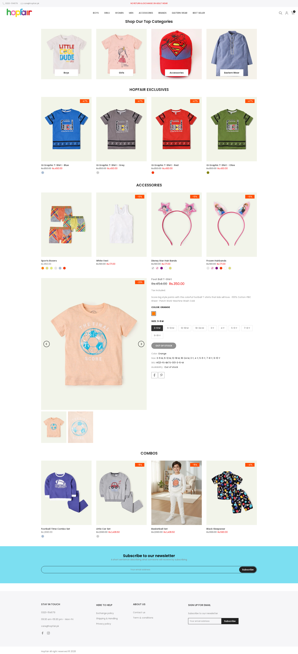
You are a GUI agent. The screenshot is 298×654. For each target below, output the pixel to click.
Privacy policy (103, 623)
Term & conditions (143, 617)
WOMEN (119, 12)
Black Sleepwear (215, 528)
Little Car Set (103, 528)
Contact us (139, 612)
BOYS (96, 12)
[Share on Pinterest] (161, 375)
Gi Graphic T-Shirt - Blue (55, 165)
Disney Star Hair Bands (164, 260)
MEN (131, 12)
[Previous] (46, 344)
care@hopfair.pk (31, 3)
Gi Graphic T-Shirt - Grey (110, 165)
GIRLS (107, 12)
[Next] (141, 344)
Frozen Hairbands (216, 260)
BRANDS (162, 12)
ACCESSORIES (146, 12)
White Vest (102, 260)
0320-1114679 (11, 3)
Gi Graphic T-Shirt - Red (164, 165)
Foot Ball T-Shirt (161, 279)
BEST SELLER (199, 12)
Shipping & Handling (107, 618)
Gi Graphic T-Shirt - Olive (220, 165)
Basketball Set (159, 528)
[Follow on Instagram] (48, 633)
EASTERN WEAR (179, 12)
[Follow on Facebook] (42, 633)
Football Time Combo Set (55, 528)
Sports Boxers (49, 260)
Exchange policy (105, 613)
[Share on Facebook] (154, 375)
